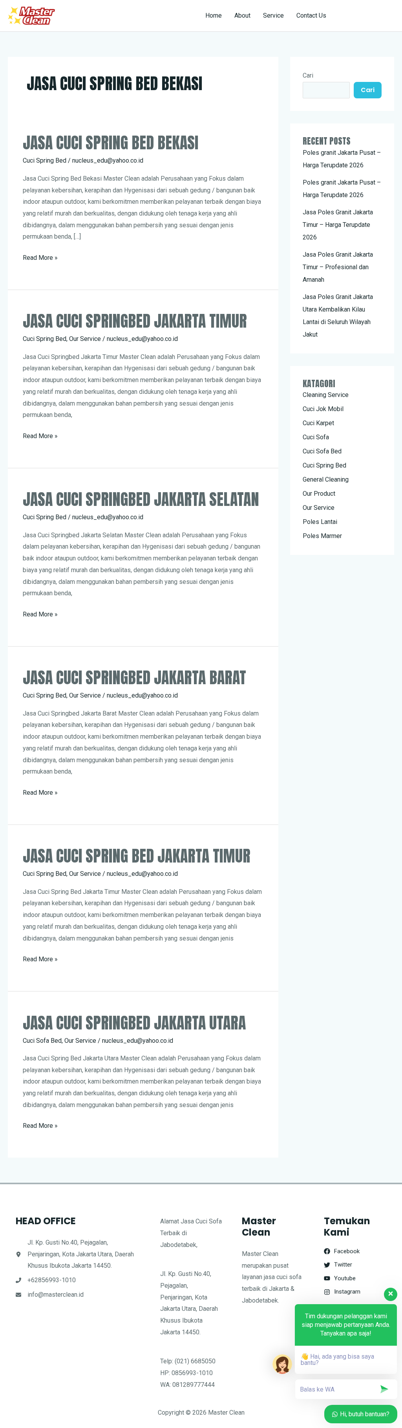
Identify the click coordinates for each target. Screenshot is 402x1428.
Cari (308, 75)
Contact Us (311, 15)
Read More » (40, 259)
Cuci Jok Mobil (323, 409)
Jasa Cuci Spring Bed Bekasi (110, 142)
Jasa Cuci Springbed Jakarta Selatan (141, 499)
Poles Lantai (320, 522)
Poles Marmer (322, 536)
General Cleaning (326, 479)
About (242, 15)
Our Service (85, 339)
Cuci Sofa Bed (42, 1040)
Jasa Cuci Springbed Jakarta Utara (134, 1023)
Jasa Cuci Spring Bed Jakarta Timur (136, 856)
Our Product (319, 493)
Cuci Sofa (316, 437)
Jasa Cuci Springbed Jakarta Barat (134, 677)
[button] (367, 15)
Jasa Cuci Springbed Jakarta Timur (135, 321)
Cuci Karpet (318, 423)
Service (273, 15)
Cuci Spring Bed (44, 160)
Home (213, 15)
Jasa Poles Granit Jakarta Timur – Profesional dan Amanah (338, 267)
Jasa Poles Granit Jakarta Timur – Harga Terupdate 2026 (338, 224)
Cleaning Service (326, 395)
